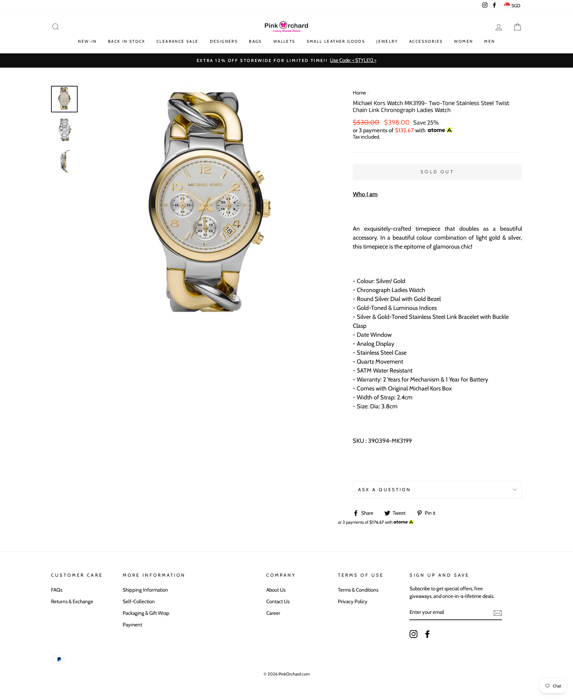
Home (359, 92)
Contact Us (277, 601)
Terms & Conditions (358, 590)
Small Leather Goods (336, 41)
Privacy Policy (352, 601)
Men (489, 41)
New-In (87, 41)
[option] (286, 60)
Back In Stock (126, 41)
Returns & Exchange (72, 601)
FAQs (56, 590)
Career (273, 613)
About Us (276, 590)
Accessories (426, 41)
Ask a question (384, 489)
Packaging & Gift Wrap (146, 613)
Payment (132, 624)
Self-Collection (139, 601)
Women (463, 41)
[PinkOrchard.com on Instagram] (413, 634)
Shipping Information (145, 590)
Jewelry (387, 41)
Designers (224, 41)
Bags (255, 41)
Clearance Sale (178, 41)
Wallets (284, 41)
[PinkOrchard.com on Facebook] (427, 634)
